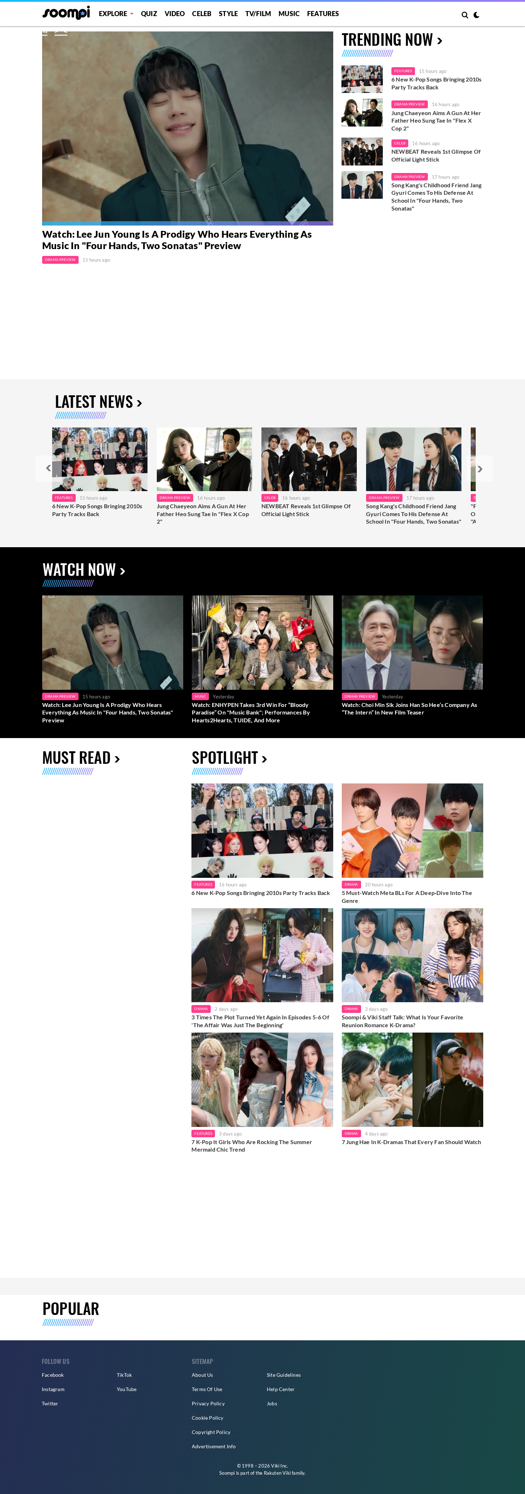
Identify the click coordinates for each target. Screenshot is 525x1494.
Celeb (201, 14)
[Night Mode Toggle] (476, 15)
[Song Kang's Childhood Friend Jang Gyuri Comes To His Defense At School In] (413, 459)
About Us (202, 1375)
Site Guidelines (284, 1375)
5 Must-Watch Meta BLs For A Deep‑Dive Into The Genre (407, 896)
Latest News (94, 401)
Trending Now (387, 39)
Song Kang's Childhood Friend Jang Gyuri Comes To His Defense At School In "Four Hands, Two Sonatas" (436, 197)
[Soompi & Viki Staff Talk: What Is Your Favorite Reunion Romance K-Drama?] (412, 955)
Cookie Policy (208, 1418)
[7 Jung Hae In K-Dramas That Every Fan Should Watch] (412, 1080)
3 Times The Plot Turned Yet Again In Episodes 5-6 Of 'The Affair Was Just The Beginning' (260, 1021)
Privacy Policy (208, 1403)
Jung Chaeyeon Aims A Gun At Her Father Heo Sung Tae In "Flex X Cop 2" (436, 120)
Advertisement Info (214, 1446)
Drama (351, 884)
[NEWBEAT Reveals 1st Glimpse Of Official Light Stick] (362, 151)
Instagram (53, 1389)
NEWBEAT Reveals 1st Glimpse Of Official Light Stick (436, 155)
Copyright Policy (211, 1432)
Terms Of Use (207, 1389)
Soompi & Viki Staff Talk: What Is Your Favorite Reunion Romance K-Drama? (402, 1021)
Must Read (76, 757)
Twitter (50, 1403)
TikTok (124, 1375)
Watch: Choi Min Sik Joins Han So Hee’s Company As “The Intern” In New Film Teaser (410, 708)
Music (289, 14)
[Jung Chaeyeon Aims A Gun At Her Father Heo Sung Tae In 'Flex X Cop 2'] (362, 113)
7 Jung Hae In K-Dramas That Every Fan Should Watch (411, 1141)
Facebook (53, 1375)
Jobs (272, 1403)
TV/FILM (258, 14)
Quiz (149, 14)
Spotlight (225, 757)
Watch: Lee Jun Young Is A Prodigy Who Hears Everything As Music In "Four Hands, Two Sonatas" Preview (177, 239)
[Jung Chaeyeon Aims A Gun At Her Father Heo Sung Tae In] (204, 459)
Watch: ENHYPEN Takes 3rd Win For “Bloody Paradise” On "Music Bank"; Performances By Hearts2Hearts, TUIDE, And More (251, 712)
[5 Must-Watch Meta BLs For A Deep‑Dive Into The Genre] (412, 830)
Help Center (281, 1389)
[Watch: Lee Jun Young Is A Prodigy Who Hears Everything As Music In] (187, 128)
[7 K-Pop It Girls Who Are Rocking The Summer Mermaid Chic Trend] (262, 1080)
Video (175, 14)
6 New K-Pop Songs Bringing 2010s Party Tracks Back (436, 83)
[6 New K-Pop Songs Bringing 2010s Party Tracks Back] (362, 79)
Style (228, 14)
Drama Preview (60, 259)
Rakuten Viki (277, 1473)
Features (323, 14)
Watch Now (79, 569)
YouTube (126, 1389)
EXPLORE (113, 14)
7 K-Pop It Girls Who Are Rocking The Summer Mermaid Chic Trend (251, 1145)
